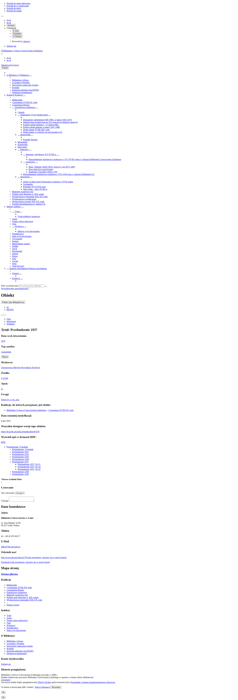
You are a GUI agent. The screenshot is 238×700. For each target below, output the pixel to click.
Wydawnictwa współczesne (24, 199)
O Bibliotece (12, 75)
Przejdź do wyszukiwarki (18, 6)
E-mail (15, 31)
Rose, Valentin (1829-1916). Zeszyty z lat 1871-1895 (52, 167)
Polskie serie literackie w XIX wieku (28, 194)
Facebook (17, 34)
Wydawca (19, 226)
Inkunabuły (23, 142)
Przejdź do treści (14, 8)
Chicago (4, 501)
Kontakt (15, 87)
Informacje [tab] (11, 321)
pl (8, 20)
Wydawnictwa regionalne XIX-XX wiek (30, 196)
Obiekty (16, 273)
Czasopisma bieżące (21, 105)
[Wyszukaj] (46, 286)
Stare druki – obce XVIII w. (35, 189)
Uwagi (15, 261)
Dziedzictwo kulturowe (25, 107)
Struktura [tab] (11, 324)
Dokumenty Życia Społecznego (34, 115)
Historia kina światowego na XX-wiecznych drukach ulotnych (50, 122)
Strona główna (9, 574)
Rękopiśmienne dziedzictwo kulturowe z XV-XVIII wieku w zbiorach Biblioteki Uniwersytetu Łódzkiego (75, 159)
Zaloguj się (11, 46)
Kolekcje (11, 95)
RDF (3, 442)
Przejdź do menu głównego (18, 3)
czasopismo (6, 352)
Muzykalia (22, 147)
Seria (14, 263)
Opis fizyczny (18, 266)
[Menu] (2, 16)
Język (14, 249)
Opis (14, 224)
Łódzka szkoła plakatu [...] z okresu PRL (41, 125)
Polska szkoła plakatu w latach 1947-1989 (41, 127)
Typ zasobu (17, 239)
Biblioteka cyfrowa (20, 80)
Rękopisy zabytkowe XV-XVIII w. (41, 154)
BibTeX (10, 309)
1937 (3, 341)
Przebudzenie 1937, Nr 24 (29, 467)
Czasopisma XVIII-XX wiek (24, 102)
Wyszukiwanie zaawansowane (14, 288)
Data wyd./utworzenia (21, 236)
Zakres (15, 253)
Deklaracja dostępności (22, 92)
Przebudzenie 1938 (20, 472)
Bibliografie (17, 100)
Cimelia (21, 112)
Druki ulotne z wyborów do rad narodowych (42, 132)
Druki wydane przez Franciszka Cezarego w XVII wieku (48, 182)
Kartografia (23, 144)
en (10, 20)
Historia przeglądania (18, 268)
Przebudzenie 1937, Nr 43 (29, 469)
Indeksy (10, 206)
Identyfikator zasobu (21, 244)
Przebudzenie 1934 (20, 457)
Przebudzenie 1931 (20, 452)
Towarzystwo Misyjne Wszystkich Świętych (20, 367)
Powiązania (17, 251)
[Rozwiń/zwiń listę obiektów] (31, 75)
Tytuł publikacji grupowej (29, 216)
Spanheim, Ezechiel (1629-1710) (43, 172)
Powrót (5, 68)
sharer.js (26, 41)
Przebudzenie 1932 (20, 454)
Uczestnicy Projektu (21, 82)
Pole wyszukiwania (9, 286)
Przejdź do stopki (14, 11)
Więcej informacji (42, 687)
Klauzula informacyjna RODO (25, 90)
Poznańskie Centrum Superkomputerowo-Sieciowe (93, 682)
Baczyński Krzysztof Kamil (41, 169)
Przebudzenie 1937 (20, 462)
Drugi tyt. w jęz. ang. (10, 399)
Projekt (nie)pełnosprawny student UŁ (28, 204)
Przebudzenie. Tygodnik (17, 447)
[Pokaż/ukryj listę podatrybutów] (13, 212)
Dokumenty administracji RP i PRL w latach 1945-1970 (47, 120)
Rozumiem (56, 687)
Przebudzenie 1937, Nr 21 (29, 464)
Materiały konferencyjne (22, 191)
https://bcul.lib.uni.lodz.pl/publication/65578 (20, 431)
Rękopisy (24, 149)
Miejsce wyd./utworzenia (29, 231)
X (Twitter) (17, 37)
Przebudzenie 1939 (20, 474)
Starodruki (25, 177)
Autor (14, 219)
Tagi (14, 258)
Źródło (15, 246)
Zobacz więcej (13, 605)
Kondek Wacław (30, 139)
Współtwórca (18, 234)
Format (15, 241)
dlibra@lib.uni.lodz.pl (10, 547)
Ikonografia (25, 134)
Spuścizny (30, 162)
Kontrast (11, 25)
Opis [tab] (9, 319)
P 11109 (4, 378)
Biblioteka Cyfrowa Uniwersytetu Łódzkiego (27, 410)
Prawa (15, 256)
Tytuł (17, 211)
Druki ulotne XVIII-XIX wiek (36, 130)
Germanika (28, 184)
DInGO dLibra (44, 682)
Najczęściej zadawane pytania (25, 85)
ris (8, 307)
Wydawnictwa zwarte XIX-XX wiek (28, 201)
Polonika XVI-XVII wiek (34, 187)
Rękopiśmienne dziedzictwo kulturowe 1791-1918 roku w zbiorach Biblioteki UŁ (58, 174)
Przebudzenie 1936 (20, 459)
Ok (3, 692)
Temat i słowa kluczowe (22, 221)
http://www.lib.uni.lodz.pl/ (13, 557)
